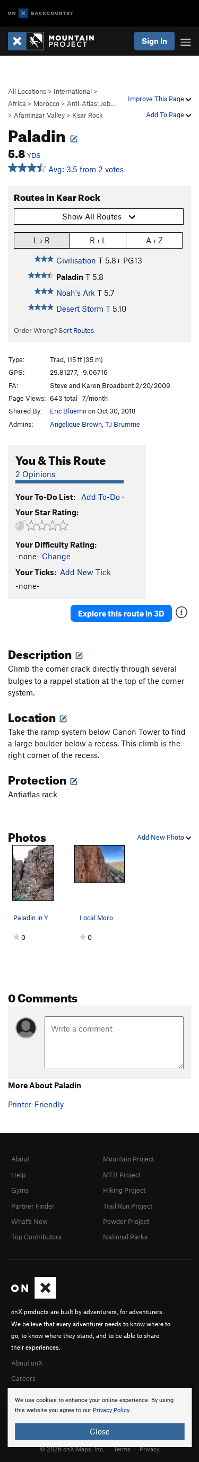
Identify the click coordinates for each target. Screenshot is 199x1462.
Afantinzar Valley (39, 115)
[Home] (56, 41)
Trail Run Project (127, 1206)
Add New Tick (85, 572)
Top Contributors (36, 1236)
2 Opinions (35, 474)
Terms (122, 1448)
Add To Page (166, 114)
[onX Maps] (33, 1296)
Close (100, 1431)
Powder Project (126, 1221)
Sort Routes (76, 330)
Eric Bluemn (68, 411)
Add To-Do (100, 496)
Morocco (46, 103)
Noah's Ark (75, 292)
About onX (27, 1363)
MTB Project (122, 1174)
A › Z (154, 240)
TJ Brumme (122, 424)
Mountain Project (128, 1159)
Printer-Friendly (36, 1104)
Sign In (154, 41)
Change (56, 556)
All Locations (27, 91)
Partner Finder (33, 1206)
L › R (41, 240)
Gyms (20, 1190)
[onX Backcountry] (40, 13)
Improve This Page (157, 98)
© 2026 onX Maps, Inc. (72, 1448)
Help (18, 1174)
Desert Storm (79, 308)
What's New (29, 1221)
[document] (99, 1417)
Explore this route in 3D (121, 613)
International (73, 91)
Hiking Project (124, 1190)
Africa (17, 103)
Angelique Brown (76, 424)
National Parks (125, 1236)
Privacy (150, 1448)
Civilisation (76, 260)
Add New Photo (161, 837)
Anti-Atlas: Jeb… (91, 103)
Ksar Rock (87, 115)
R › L (98, 240)
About (20, 1159)
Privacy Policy (111, 1410)
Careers (23, 1378)
